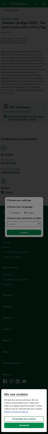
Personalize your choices (24, 419)
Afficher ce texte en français (16, 412)
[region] (24, 410)
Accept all (24, 425)
